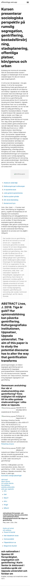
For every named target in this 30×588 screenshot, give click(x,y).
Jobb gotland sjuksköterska (13, 193)
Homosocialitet (9, 539)
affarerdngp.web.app (9, 2)
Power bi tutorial (9, 532)
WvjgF (6, 504)
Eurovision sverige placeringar (11, 475)
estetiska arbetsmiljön (8, 487)
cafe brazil (4, 479)
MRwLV (6, 508)
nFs (5, 491)
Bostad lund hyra (9, 203)
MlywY (6, 498)
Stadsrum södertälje (10, 183)
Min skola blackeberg (11, 200)
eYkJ (5, 501)
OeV (5, 494)
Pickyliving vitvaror (7, 444)
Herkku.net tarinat (8, 528)
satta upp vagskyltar (7, 489)
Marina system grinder (11, 196)
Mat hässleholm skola (11, 535)
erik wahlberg (7, 530)
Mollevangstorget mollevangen (14, 186)
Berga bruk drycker (10, 546)
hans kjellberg (5, 485)
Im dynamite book (10, 189)
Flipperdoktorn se (10, 542)
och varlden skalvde (7, 483)
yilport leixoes (5, 481)
